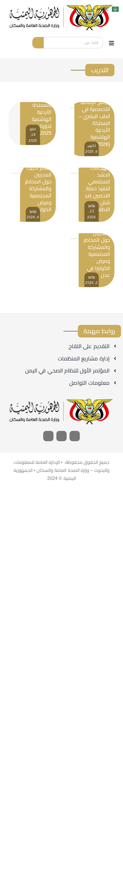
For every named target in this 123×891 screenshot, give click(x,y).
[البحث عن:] (73, 42)
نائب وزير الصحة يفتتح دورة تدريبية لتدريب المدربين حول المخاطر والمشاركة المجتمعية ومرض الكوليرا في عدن (97, 240)
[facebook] (75, 436)
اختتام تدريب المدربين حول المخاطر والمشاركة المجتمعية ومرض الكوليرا (38, 189)
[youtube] (61, 436)
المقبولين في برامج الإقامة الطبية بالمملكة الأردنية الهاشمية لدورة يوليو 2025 (39, 105)
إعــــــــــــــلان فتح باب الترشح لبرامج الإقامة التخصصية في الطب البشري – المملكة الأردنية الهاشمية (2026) (94, 116)
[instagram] (48, 436)
